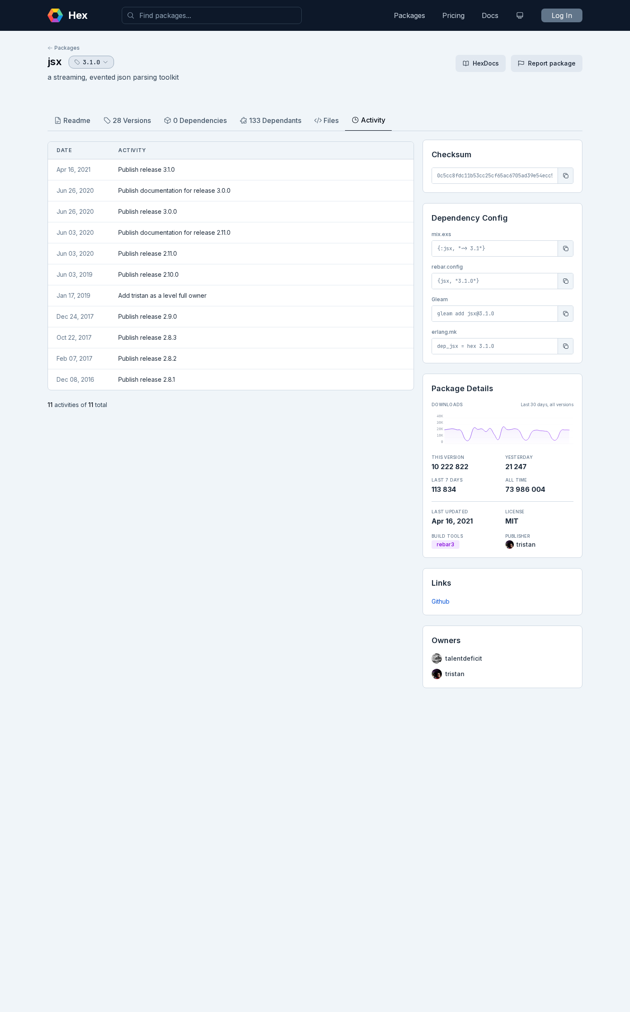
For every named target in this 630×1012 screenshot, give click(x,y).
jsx (55, 61)
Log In (562, 15)
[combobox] (212, 15)
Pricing (453, 15)
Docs (490, 15)
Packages (409, 15)
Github (441, 601)
